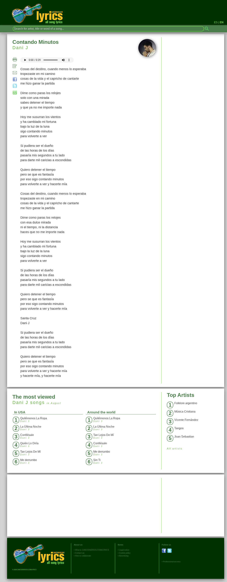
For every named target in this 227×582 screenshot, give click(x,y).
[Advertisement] (193, 503)
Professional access (172, 562)
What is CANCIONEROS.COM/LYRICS (92, 550)
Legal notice (124, 550)
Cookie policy (125, 553)
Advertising (123, 556)
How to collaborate (83, 556)
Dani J (20, 47)
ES (216, 22)
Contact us (79, 553)
